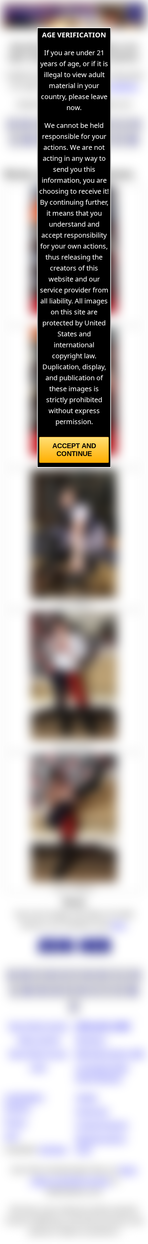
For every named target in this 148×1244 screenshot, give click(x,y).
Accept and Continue (74, 449)
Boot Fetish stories (38, 1025)
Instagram (92, 1110)
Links (38, 1067)
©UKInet (53, 1149)
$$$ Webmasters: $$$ (109, 1053)
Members (90, 1039)
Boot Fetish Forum (38, 1053)
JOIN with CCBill (102, 1025)
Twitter (86, 1097)
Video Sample (38, 1039)
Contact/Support (101, 1124)
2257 (11, 1135)
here (118, 925)
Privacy (15, 1121)
